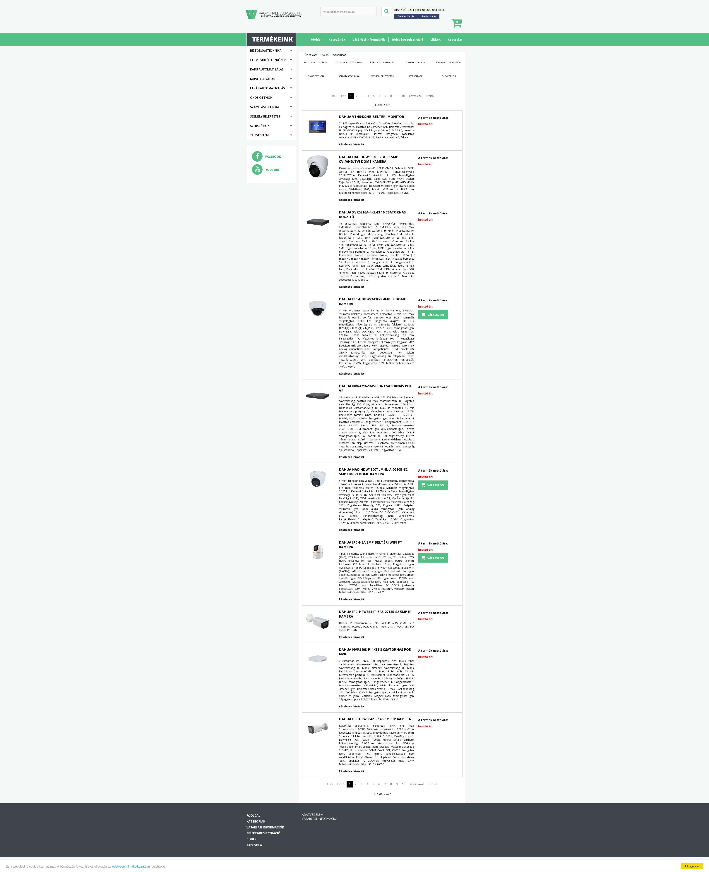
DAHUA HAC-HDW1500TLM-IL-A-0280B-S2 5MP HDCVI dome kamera (373, 471)
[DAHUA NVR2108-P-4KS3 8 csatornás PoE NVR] (318, 659)
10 (403, 96)
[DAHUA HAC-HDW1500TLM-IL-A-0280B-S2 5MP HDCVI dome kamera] (318, 479)
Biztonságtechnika (266, 51)
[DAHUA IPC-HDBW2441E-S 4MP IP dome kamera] (318, 309)
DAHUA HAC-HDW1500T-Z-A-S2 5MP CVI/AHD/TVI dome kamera (368, 159)
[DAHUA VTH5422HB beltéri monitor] (318, 126)
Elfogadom (692, 866)
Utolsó (430, 96)
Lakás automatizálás (267, 88)
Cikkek (435, 39)
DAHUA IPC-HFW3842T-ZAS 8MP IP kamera (375, 719)
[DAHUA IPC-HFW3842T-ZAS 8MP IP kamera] (318, 728)
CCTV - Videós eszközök (268, 60)
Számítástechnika (264, 107)
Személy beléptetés (265, 116)
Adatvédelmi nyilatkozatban (131, 866)
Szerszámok (259, 126)
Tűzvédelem (259, 135)
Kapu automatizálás (267, 69)
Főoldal (316, 39)
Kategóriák (337, 39)
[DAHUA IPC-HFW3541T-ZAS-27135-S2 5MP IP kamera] (318, 621)
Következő (415, 96)
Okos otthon (261, 98)
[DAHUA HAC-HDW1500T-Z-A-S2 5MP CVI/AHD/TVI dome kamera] (318, 166)
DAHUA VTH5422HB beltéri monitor (371, 116)
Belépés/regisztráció (407, 39)
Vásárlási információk (368, 39)
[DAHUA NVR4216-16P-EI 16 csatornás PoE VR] (318, 396)
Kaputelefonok (262, 79)
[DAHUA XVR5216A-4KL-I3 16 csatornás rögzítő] (318, 222)
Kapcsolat (455, 39)
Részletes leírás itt (351, 144)
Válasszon (435, 315)
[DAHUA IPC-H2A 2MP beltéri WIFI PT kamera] (318, 552)
